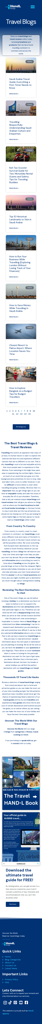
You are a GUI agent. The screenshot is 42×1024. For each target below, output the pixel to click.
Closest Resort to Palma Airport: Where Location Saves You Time (20, 349)
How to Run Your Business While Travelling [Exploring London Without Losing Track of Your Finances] (20, 264)
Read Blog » (14, 94)
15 (29, 414)
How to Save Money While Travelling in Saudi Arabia (20, 308)
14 (25, 414)
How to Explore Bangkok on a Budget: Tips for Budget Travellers (20, 392)
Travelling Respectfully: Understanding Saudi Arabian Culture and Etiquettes (20, 127)
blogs (8, 732)
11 (13, 414)
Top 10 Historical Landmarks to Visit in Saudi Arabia (20, 219)
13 (21, 414)
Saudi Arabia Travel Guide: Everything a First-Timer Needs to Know (20, 83)
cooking (16, 735)
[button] (32, 6)
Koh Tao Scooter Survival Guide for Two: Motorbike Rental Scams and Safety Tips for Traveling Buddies (21, 175)
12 (17, 414)
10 (34, 411)
